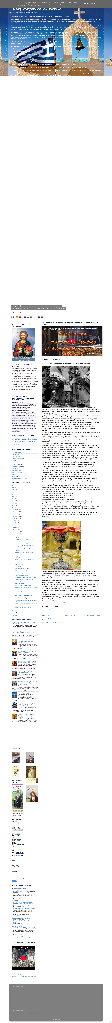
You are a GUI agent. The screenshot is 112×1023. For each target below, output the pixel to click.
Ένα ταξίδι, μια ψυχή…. (24, 693)
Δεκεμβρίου (16, 509)
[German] (17, 317)
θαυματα (14, 468)
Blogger (58, 1019)
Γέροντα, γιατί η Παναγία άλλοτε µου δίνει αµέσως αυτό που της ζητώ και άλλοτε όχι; (27, 716)
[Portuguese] (31, 317)
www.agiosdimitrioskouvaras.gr (21, 937)
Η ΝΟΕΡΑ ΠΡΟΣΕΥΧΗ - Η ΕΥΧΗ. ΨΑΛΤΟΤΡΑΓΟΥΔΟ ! (26, 672)
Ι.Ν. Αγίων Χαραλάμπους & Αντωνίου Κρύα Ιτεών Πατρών (23, 919)
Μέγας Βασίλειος (19, 564)
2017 (13, 503)
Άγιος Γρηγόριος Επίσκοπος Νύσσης (24, 595)
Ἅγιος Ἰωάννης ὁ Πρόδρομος (21, 888)
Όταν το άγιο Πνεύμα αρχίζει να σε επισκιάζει (26, 543)
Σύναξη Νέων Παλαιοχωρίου (15, 446)
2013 (13, 613)
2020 (13, 496)
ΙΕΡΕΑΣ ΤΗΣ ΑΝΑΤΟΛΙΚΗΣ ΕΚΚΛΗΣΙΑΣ (24, 908)
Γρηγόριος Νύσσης (19, 583)
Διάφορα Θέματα (16, 464)
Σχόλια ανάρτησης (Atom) (54, 619)
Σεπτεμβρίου (16, 516)
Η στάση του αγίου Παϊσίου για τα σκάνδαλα (26, 577)
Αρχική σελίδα (15, 306)
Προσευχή (14, 476)
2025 (13, 485)
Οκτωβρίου (16, 514)
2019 (13, 498)
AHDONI (15, 900)
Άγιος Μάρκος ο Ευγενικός (21, 575)
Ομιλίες (14, 474)
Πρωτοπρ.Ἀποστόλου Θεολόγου (20, 478)
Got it (93, 4)
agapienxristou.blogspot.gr (49, 599)
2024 (13, 487)
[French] (14, 317)
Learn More (85, 4)
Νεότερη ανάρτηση (48, 615)
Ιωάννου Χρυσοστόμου (26, 391)
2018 (13, 501)
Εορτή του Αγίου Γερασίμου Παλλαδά (24, 585)
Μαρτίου (15, 529)
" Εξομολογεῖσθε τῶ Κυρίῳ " (36, 8)
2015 (13, 507)
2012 (13, 615)
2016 (13, 505)
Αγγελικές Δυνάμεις (17, 452)
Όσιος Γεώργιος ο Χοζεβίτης (22, 598)
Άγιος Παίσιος (18, 566)
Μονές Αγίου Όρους (17, 472)
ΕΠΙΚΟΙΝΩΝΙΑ (61, 308)
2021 (13, 494)
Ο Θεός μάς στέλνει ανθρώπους (23, 570)
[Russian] (28, 317)
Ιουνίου (15, 522)
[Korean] (36, 317)
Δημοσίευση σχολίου (49, 609)
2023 (13, 489)
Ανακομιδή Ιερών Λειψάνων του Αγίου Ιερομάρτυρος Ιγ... (24, 540)
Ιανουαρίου (16, 534)
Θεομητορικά (15, 470)
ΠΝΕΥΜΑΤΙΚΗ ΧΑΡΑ (18, 926)
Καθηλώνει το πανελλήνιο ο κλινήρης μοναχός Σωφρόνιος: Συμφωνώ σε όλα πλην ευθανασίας (28, 683)
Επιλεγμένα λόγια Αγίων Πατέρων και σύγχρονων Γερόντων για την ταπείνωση (23, 631)
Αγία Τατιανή (18, 593)
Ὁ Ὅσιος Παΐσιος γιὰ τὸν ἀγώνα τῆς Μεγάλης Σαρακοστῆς (27, 652)
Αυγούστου (16, 518)
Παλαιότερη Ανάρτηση (92, 615)
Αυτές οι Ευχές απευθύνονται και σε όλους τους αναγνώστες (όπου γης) (27, 662)
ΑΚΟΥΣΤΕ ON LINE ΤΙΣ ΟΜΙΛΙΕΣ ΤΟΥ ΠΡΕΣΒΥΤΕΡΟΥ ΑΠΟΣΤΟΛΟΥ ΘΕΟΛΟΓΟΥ (33, 308)
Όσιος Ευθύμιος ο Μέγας (21, 573)
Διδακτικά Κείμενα (16, 466)
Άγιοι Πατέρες (15, 454)
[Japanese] (34, 317)
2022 (13, 492)
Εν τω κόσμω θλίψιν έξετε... (22, 562)
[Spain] (20, 317)
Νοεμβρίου (16, 511)
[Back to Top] (111, 1021)
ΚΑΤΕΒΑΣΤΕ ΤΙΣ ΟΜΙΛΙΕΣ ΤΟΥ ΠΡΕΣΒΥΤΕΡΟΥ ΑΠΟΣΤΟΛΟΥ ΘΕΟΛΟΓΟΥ (41, 306)
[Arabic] (39, 317)
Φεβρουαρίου (16, 531)
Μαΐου (15, 525)
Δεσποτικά (14, 462)
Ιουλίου (15, 520)
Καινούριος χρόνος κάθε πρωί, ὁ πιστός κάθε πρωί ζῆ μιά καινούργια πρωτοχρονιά (28, 641)
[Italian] (23, 317)
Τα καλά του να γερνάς (20, 591)
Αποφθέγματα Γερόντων (18, 458)
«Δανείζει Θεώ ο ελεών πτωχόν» (23, 607)
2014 (13, 610)
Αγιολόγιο (14, 456)
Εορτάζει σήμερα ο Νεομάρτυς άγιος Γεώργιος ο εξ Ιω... (24, 580)
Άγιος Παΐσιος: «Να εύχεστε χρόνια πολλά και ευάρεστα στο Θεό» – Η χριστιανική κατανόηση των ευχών (27, 704)
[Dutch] (25, 317)
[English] (12, 317)
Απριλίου (15, 527)
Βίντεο (13, 460)
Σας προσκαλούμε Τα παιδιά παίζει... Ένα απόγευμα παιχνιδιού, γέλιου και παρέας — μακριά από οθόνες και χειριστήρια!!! (23, 904)
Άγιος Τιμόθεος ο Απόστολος (22, 568)
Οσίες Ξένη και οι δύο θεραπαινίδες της (24, 559)
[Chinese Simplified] (42, 317)
